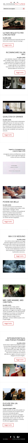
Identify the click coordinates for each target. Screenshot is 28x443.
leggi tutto (8, 45)
